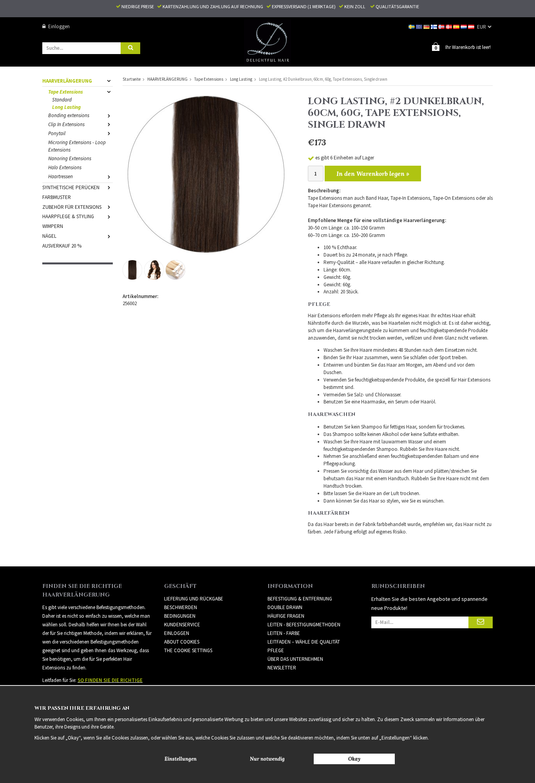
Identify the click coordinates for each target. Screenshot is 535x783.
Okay (354, 759)
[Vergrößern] (206, 173)
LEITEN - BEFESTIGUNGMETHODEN (304, 624)
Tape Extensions (65, 92)
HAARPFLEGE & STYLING (68, 216)
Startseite (132, 79)
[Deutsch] (427, 26)
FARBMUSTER (56, 197)
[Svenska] (412, 26)
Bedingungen (179, 616)
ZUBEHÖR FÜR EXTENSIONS (71, 207)
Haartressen (60, 176)
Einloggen (59, 26)
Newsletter (282, 667)
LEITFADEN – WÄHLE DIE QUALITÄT (304, 641)
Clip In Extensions (66, 124)
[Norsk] (442, 26)
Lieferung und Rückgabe (193, 598)
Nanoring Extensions (69, 158)
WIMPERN (52, 226)
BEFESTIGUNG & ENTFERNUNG (300, 598)
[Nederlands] (464, 26)
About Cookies (181, 641)
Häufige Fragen (286, 616)
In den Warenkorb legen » (372, 173)
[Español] (457, 26)
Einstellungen (180, 759)
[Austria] (471, 26)
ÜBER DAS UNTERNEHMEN (295, 659)
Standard (62, 99)
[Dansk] (449, 26)
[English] (419, 26)
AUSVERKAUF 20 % (61, 245)
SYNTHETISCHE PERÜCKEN (70, 187)
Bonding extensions (68, 115)
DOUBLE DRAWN (285, 607)
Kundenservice (182, 624)
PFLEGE (276, 650)
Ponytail (56, 133)
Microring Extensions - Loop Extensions (77, 146)
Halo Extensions (64, 167)
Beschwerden (180, 607)
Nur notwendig (267, 759)
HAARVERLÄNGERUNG (67, 81)
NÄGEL (49, 236)
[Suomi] (434, 26)
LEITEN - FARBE (284, 633)
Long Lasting (66, 107)
